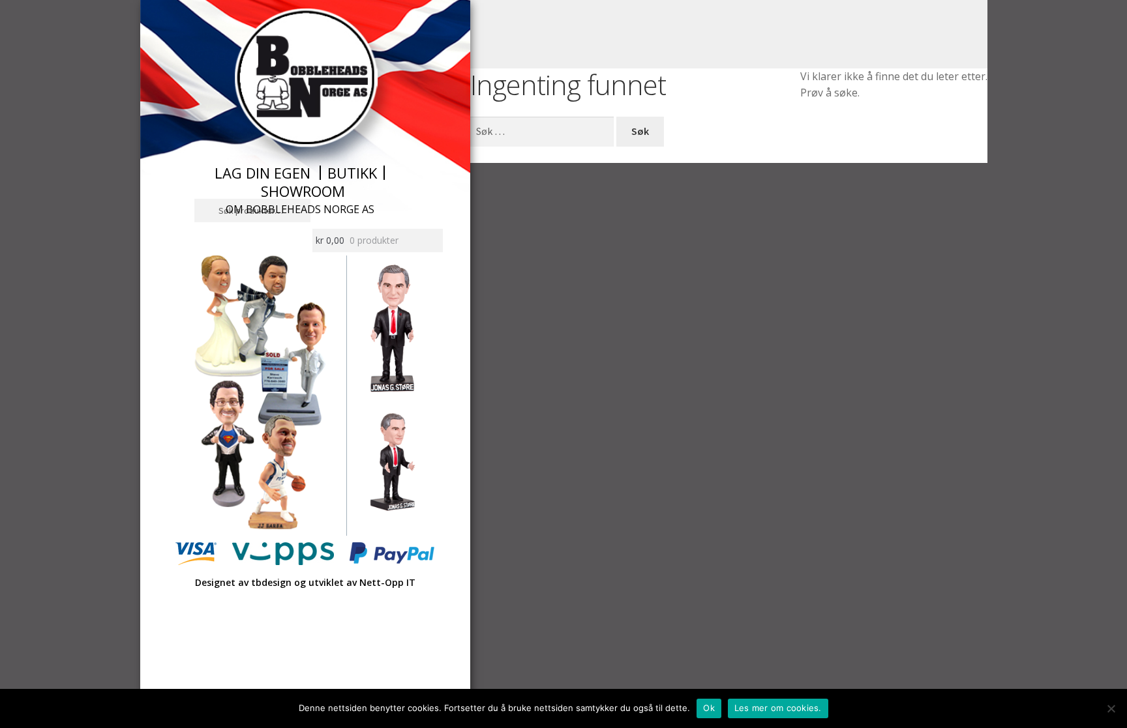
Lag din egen (262, 173)
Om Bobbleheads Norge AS (300, 209)
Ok (709, 708)
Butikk (352, 173)
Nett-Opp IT (387, 582)
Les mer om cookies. (778, 708)
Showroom (303, 191)
